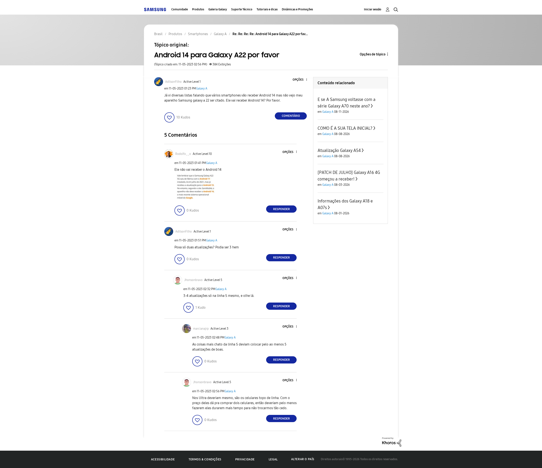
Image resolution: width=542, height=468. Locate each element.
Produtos (198, 9)
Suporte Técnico (241, 9)
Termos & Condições (205, 459)
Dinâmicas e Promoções (297, 9)
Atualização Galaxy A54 (339, 150)
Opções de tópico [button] (373, 54)
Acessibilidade (163, 459)
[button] (299, 80)
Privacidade (245, 459)
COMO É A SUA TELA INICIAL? (345, 128)
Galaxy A (201, 88)
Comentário (291, 116)
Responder (281, 209)
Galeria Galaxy (217, 9)
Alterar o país (302, 459)
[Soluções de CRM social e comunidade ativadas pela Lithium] (391, 442)
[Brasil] (155, 9)
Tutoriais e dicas (267, 9)
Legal (273, 459)
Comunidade (179, 9)
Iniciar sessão (372, 9)
